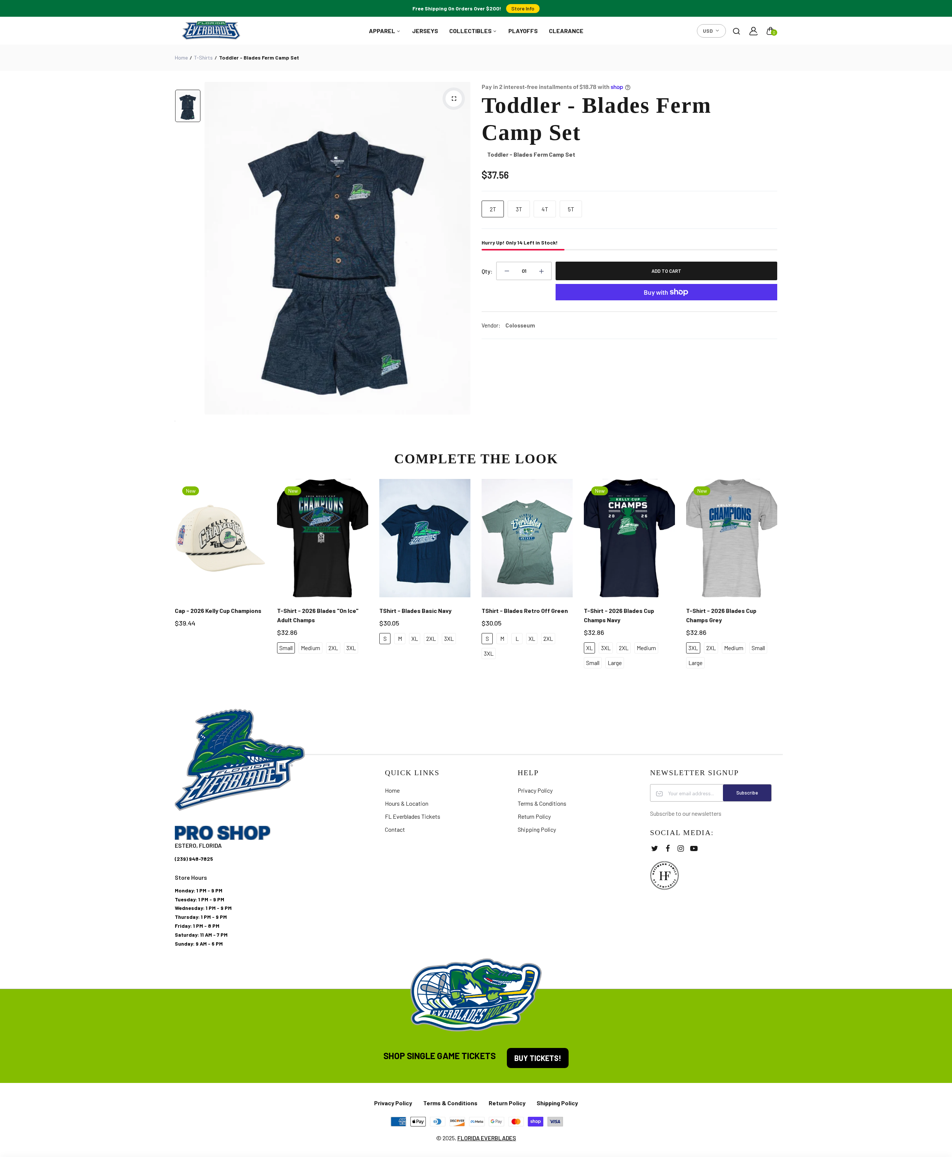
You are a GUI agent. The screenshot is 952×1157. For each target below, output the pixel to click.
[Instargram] (680, 848)
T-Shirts (203, 57)
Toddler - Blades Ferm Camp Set (596, 119)
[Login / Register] (753, 31)
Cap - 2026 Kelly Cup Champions (218, 610)
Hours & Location (406, 803)
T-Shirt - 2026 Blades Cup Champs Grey (721, 615)
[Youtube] (693, 848)
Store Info (522, 8)
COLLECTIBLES (471, 30)
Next (778, 579)
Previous (173, 579)
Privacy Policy (535, 790)
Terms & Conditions (542, 803)
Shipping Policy (537, 829)
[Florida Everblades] (211, 30)
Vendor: (491, 325)
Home (181, 57)
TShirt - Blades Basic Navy (415, 610)
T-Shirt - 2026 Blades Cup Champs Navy (619, 615)
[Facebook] (667, 848)
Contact (395, 829)
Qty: (487, 271)
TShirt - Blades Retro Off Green (525, 610)
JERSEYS (425, 30)
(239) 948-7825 (194, 859)
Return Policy (534, 816)
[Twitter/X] (654, 848)
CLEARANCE (566, 30)
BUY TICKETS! (537, 1058)
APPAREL (382, 30)
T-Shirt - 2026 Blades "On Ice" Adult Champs (317, 615)
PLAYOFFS (523, 30)
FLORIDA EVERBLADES (486, 1137)
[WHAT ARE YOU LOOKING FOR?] (736, 31)
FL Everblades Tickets (412, 816)
